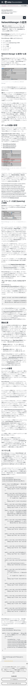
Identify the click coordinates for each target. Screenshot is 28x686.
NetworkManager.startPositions (16, 357)
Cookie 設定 (14, 676)
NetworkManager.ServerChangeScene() (13, 409)
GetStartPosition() (11, 361)
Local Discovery (17, 191)
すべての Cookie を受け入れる (14, 683)
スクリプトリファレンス (13, 5)
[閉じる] (27, 663)
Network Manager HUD (6, 133)
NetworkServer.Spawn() (6, 319)
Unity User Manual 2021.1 (7, 10)
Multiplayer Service (14, 197)
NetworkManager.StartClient (9, 144)
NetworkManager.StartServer (9, 145)
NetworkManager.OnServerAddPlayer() (10, 286)
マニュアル (4, 5)
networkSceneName (14, 396)
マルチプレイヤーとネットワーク (9, 11)
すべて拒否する (14, 679)
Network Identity (9, 96)
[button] (5, 661)
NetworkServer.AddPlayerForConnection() (13, 311)
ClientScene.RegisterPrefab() (10, 267)
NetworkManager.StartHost (9, 147)
